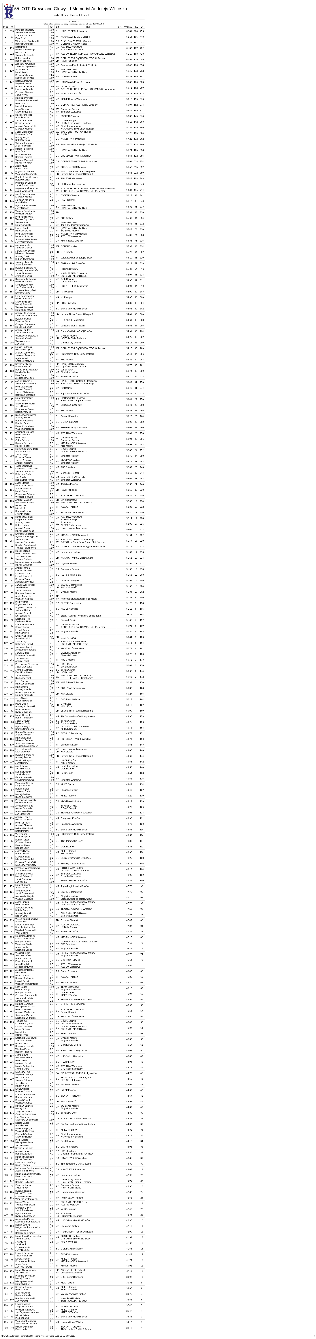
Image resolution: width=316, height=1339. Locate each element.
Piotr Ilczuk (20, 437)
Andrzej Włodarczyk (25, 1012)
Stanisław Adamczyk (25, 415)
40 (12, 439)
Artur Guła (20, 151)
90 (12, 139)
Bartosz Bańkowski (24, 978)
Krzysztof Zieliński (24, 1148)
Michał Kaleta (22, 1315)
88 (12, 626)
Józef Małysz (21, 587)
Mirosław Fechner (24, 740)
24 (12, 1260)
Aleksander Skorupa (25, 649)
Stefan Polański (23, 955)
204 (12, 541)
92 (12, 173)
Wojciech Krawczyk (25, 1309)
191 (12, 490)
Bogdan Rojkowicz (24, 1182)
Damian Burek (22, 423)
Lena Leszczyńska (24, 296)
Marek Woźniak (23, 738)
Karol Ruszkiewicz (24, 672)
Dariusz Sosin (22, 848)
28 (12, 558)
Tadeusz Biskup (23, 610)
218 (12, 818)
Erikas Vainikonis (23, 636)
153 (12, 269)
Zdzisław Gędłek (23, 1040)
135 (12, 320)
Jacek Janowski (23, 675)
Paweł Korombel (23, 961)
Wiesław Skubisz (23, 1103)
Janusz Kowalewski (25, 251)
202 (12, 631)
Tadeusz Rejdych (24, 466)
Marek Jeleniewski (24, 683)
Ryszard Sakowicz (24, 755)
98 (12, 1316)
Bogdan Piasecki (23, 1052)
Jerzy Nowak (21, 406)
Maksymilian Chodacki (26, 449)
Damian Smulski (23, 570)
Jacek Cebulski (23, 721)
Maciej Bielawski (23, 304)
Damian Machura (24, 1097)
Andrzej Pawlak (23, 757)
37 (12, 1130)
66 (12, 914)
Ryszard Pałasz (23, 1213)
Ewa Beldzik (21, 505)
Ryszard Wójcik (23, 726)
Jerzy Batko (21, 1083)
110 (12, 122)
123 (12, 484)
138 (12, 1152)
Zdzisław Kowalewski (26, 64)
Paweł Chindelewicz (25, 426)
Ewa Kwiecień (22, 1089)
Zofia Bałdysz (22, 641)
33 (12, 161)
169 (12, 1220)
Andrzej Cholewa (24, 825)
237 (12, 1096)
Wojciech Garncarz (24, 1131)
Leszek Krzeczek (23, 576)
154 (12, 291)
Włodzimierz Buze (24, 599)
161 (12, 354)
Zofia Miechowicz (24, 556)
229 (12, 897)
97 (12, 841)
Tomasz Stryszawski (25, 219)
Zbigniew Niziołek (24, 1306)
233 (12, 999)
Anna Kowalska (23, 488)
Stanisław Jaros (23, 887)
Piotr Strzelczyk (23, 989)
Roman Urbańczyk (24, 729)
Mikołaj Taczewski (24, 149)
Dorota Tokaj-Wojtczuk (26, 177)
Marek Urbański (23, 709)
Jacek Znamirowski (24, 185)
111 (12, 812)
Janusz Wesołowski (25, 585)
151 (12, 207)
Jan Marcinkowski (24, 647)
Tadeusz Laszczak (24, 143)
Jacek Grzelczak (23, 666)
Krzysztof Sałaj (22, 856)
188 (12, 325)
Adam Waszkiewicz (25, 811)
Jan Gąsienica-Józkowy (27, 1312)
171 (12, 1113)
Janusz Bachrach (24, 120)
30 (12, 654)
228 (12, 1067)
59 (12, 495)
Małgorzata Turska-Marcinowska (31, 1168)
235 (12, 1062)
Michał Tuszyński (23, 819)
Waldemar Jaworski (25, 655)
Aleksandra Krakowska (26, 1323)
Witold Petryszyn (23, 1128)
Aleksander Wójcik (24, 896)
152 (12, 150)
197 (12, 167)
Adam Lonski (21, 168)
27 (12, 801)
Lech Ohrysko (22, 681)
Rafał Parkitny (22, 831)
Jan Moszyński (22, 245)
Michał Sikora (22, 1077)
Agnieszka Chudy (24, 907)
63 (12, 1175)
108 (12, 835)
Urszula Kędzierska (25, 927)
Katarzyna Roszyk (24, 644)
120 (12, 1226)
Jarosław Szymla (23, 1063)
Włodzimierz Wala (24, 485)
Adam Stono (21, 1179)
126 (12, 212)
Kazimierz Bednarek (25, 1018)
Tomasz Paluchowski (25, 548)
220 (12, 761)
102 (12, 756)
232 (12, 1203)
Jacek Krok (20, 1244)
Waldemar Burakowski (26, 100)
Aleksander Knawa (24, 502)
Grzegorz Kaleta (23, 842)
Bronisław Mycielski (25, 1298)
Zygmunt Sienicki (23, 276)
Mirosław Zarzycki (24, 1106)
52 (12, 240)
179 (12, 773)
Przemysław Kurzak (25, 1276)
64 (12, 529)
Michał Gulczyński (24, 349)
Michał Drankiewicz (25, 1159)
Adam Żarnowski (23, 264)
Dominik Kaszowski (25, 1094)
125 (12, 1101)
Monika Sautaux (23, 372)
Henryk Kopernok (24, 420)
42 (12, 597)
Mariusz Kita (21, 1043)
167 (12, 427)
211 (12, 880)
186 (12, 127)
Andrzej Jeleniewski (25, 313)
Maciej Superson (23, 327)
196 (12, 365)
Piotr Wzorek (21, 1289)
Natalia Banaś (22, 910)
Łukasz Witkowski (24, 89)
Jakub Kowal (21, 95)
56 (12, 235)
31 (12, 133)
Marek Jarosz (22, 975)
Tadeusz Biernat (23, 590)
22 (12, 393)
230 (12, 643)
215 (12, 473)
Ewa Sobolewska (24, 777)
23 (12, 337)
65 (12, 252)
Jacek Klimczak (23, 774)
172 (12, 1282)
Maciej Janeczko (23, 115)
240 (12, 1328)
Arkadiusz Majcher (24, 432)
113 (12, 31)
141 (12, 467)
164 (12, 1254)
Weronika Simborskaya (26, 919)
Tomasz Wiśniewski (25, 32)
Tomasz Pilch (22, 222)
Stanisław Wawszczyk (26, 865)
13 (12, 592)
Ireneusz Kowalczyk (25, 30)
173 (12, 1271)
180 (12, 229)
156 (12, 1277)
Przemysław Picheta (25, 1261)
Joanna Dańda (22, 1238)
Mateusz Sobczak (24, 236)
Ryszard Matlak (23, 318)
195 (12, 903)
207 (12, 790)
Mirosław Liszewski (25, 253)
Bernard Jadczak (23, 157)
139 (12, 603)
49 (12, 931)
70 (12, 1028)
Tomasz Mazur (22, 341)
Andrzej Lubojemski (25, 352)
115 (12, 671)
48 (12, 331)
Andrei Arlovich (22, 638)
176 (12, 1107)
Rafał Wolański (22, 140)
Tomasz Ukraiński (24, 262)
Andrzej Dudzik (23, 330)
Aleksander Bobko (24, 970)
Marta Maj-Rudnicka (25, 692)
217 (12, 614)
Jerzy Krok (20, 1242)
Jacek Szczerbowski (25, 194)
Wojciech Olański (24, 213)
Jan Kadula (21, 882)
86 (12, 1305)
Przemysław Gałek (24, 409)
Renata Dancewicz (24, 480)
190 (12, 59)
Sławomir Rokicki (24, 1137)
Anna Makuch (22, 202)
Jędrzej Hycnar (22, 851)
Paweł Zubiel (21, 704)
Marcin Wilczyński (24, 760)
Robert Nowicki (23, 58)
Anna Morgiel (22, 964)
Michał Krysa (21, 1035)
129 (12, 71)
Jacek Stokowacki (24, 273)
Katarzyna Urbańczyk (26, 1162)
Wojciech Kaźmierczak (26, 188)
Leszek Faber (22, 630)
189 (12, 552)
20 (12, 376)
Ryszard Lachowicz (25, 1216)
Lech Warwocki (23, 751)
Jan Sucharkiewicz (24, 287)
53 (12, 665)
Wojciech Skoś (22, 953)
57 (12, 184)
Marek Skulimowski (25, 310)
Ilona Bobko (21, 972)
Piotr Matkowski (23, 1009)
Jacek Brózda (22, 902)
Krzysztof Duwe (23, 1208)
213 (12, 303)
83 (12, 733)
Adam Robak (21, 69)
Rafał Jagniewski (23, 81)
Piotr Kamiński (22, 822)
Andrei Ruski (21, 921)
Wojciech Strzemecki (25, 930)
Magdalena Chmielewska (28, 1236)
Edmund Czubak (23, 1134)
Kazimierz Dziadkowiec (27, 468)
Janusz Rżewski (23, 460)
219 (12, 920)
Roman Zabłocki (23, 1153)
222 (12, 1147)
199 (12, 48)
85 (12, 586)
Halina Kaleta (22, 839)
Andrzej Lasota (22, 817)
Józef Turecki (22, 1187)
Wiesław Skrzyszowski (26, 335)
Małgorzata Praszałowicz (27, 1227)
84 (12, 314)
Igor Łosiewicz (22, 616)
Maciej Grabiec (22, 794)
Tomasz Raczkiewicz (25, 383)
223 (12, 410)
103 (12, 988)
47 (12, 1311)
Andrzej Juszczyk (24, 463)
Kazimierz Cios (22, 573)
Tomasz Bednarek (24, 307)
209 (12, 535)
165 (12, 1192)
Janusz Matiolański (24, 392)
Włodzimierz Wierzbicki (26, 984)
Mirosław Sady (22, 723)
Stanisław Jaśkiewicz (25, 279)
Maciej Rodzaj (22, 446)
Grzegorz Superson (25, 324)
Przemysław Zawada (25, 183)
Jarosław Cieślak (23, 247)
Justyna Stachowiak (25, 542)
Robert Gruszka (23, 958)
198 (12, 263)
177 (12, 116)
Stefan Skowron (23, 890)
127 (12, 609)
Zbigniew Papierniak (25, 1114)
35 (12, 1215)
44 (12, 580)
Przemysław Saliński (25, 800)
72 (12, 42)
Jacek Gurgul (22, 454)
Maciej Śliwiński (23, 1278)
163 (12, 1050)
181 (12, 784)
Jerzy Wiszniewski (24, 242)
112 (12, 688)
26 (12, 1118)
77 (12, 637)
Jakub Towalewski (24, 1210)
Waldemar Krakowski (25, 1321)
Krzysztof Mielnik (23, 364)
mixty (56, 15)
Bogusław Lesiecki (24, 1046)
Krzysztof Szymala (24, 1023)
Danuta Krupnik (23, 772)
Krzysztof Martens (24, 75)
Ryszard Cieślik (23, 1295)
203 (12, 280)
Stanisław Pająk (23, 678)
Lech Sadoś (21, 987)
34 (12, 1322)
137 (12, 190)
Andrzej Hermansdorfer (27, 270)
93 (12, 648)
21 (12, 65)
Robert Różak (22, 853)
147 (12, 105)
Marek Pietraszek (24, 398)
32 (12, 1016)
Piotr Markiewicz (23, 845)
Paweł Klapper (22, 836)
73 (12, 943)
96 (12, 1288)
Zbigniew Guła (22, 321)
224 (12, 1243)
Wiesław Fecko (22, 1049)
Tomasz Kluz (21, 539)
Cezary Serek (22, 627)
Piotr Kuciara (21, 1140)
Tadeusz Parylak (23, 700)
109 (12, 795)
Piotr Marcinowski (24, 234)
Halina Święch (22, 1225)
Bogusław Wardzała (25, 395)
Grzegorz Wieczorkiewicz (27, 868)
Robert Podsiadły (24, 717)
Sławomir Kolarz (23, 112)
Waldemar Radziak (24, 429)
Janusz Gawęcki (23, 381)
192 (12, 1164)
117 (12, 699)
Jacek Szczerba (23, 879)
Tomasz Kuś (21, 1021)
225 (12, 937)
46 (12, 682)
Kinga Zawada (22, 1165)
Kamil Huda (21, 1329)
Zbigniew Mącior (23, 1111)
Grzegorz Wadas (23, 992)
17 (12, 110)
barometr (76, 15)
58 (12, 416)
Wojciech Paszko (23, 281)
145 (12, 201)
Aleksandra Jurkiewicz (26, 746)
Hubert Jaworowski (24, 259)
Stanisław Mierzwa (24, 743)
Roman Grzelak (23, 511)
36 (12, 382)
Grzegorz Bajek (23, 941)
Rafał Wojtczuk (22, 179)
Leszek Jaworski (23, 1026)
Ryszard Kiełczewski (25, 205)
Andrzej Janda (22, 568)
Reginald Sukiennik (25, 593)
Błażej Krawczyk (23, 797)
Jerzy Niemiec (22, 1250)
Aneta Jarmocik (23, 596)
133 (12, 982)
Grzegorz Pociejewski (26, 995)
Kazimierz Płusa (23, 621)
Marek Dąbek (22, 633)
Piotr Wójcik (21, 1060)
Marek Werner (22, 1284)
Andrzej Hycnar (23, 734)
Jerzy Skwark (22, 208)
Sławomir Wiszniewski (26, 239)
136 (12, 1005)
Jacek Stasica (22, 483)
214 (12, 909)
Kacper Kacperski (24, 519)
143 (12, 144)
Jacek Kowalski (23, 870)
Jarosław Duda (22, 791)
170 (12, 744)
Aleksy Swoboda (23, 808)
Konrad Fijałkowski (24, 1196)
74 (12, 620)
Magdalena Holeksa (25, 936)
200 (12, 456)
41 (12, 223)
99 (12, 677)
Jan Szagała (21, 1230)
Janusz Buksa (22, 653)
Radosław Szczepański (27, 369)
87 (12, 297)
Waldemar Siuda (23, 944)
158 (12, 1169)
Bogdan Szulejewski (25, 545)
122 (12, 705)
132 (12, 1039)
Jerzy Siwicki (21, 698)
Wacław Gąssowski (25, 899)
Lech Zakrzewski (23, 749)
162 (12, 1056)
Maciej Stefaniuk (23, 565)
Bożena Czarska (23, 1091)
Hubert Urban (22, 525)
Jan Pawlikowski (23, 1267)
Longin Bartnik (22, 785)
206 (12, 750)
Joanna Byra (21, 1055)
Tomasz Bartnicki (23, 559)
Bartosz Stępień (23, 366)
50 (12, 274)
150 (12, 875)
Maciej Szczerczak (24, 531)
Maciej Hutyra (22, 137)
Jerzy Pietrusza (23, 768)
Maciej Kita (20, 1032)
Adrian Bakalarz (23, 451)
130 (12, 1033)
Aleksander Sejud (24, 805)
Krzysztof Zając (22, 293)
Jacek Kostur (21, 766)
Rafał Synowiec (23, 412)
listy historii (98, 23)
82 (12, 308)
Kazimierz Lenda (23, 950)
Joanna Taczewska (24, 471)
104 (12, 739)
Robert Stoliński (23, 61)
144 (12, 824)
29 (12, 863)
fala (85, 15)
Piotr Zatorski (21, 103)
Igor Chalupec (22, 1117)
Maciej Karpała (22, 551)
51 (12, 546)
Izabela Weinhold (24, 828)
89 (12, 388)
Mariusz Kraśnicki (24, 695)
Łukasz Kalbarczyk (24, 924)
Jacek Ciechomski (24, 132)
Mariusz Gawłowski (25, 1004)
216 (12, 960)
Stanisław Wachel (24, 1015)
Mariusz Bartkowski (25, 86)
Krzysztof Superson (25, 534)
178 (12, 1181)
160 (12, 444)
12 (12, 1209)
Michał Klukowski (24, 106)
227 (12, 359)
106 (12, 178)
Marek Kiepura (22, 885)
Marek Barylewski (24, 98)
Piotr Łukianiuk (22, 434)
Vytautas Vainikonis (25, 211)
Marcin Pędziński (23, 347)
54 (12, 1231)
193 (12, 371)
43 (12, 858)
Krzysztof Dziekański (25, 862)
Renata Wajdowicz (24, 732)
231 (12, 994)
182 (12, 971)
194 (12, 767)
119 (12, 807)
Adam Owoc (21, 1264)
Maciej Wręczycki (24, 162)
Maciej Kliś (20, 1108)
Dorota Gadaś (22, 1123)
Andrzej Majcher (23, 500)
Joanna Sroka (22, 1069)
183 (12, 501)
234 (12, 1011)
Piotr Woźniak (22, 602)
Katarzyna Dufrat (23, 474)
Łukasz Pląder (22, 1259)
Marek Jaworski (23, 225)
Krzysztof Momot (23, 196)
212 (12, 54)
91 (12, 156)
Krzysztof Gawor (23, 457)
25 (12, 512)
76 (12, 1294)
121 (12, 892)
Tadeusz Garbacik (24, 332)
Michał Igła (20, 508)
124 (12, 846)
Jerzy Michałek (22, 514)
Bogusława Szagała (25, 1233)
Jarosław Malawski (24, 200)
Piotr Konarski (22, 1318)
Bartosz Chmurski (24, 44)
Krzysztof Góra (22, 579)
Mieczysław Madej (24, 859)
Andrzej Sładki (22, 417)
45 (12, 399)
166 (12, 778)
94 (12, 1265)
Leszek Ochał (22, 981)
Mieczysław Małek (24, 1281)
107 (12, 1124)
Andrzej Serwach (23, 389)
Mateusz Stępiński (24, 517)
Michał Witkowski (23, 1193)
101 (12, 1198)
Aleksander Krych (24, 967)
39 (12, 93)
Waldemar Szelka (24, 783)
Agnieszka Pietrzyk (24, 582)
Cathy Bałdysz (22, 440)
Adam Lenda (21, 947)
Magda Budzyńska (24, 1066)
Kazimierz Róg (22, 619)
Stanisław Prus (22, 1072)
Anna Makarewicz (24, 873)
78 (12, 1186)
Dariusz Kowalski (24, 35)
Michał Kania (21, 52)
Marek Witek (21, 72)
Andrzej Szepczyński (25, 126)
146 (12, 1090)
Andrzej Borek (22, 661)
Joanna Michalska (24, 998)
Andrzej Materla (23, 689)
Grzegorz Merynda (24, 361)
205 (12, 342)
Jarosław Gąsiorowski (26, 66)
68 (12, 1158)
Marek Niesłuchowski (26, 1270)
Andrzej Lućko (22, 522)
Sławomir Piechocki (25, 403)
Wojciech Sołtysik (24, 497)
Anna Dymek (21, 1125)
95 (12, 348)
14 (12, 76)
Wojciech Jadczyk (24, 1074)
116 (12, 694)
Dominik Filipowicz (24, 78)
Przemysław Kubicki (25, 154)
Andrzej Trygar (22, 528)
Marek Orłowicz (23, 230)
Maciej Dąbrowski (24, 876)
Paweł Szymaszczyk (25, 49)
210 (12, 1073)
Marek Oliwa (21, 687)
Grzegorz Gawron (24, 92)
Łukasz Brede (22, 228)
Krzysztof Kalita (23, 1247)
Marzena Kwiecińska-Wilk (28, 562)
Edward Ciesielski (24, 1253)
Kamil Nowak (22, 400)
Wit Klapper (21, 834)
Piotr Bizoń (20, 38)
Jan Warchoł (21, 1301)
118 (12, 948)
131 (12, 433)
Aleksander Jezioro (25, 378)
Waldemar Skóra (23, 134)
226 (12, 954)
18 (12, 99)
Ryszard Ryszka (23, 1191)
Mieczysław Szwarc (25, 1142)
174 (12, 1237)
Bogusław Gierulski (25, 171)
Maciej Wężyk (22, 1202)
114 (12, 1135)
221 (12, 461)
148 (12, 977)
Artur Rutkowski (23, 145)
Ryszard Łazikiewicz (25, 268)
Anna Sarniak (22, 109)
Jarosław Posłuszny (25, 355)
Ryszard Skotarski (24, 443)
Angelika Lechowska (25, 607)
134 (12, 257)
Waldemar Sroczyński (26, 174)
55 (12, 88)
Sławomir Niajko (23, 301)
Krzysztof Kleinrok (24, 129)
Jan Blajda (20, 477)
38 (12, 711)
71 (12, 518)
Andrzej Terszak (23, 613)
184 (12, 575)
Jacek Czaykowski (24, 893)
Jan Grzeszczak (23, 814)
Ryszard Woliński (24, 712)
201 (12, 660)
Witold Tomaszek (23, 298)
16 (12, 852)
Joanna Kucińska (24, 670)
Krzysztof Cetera (23, 1287)
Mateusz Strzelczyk (24, 1157)
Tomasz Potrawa (23, 1080)
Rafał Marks (21, 47)
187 (12, 218)
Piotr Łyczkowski (23, 386)
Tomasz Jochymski (24, 55)
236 (12, 563)
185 (12, 1022)
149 (12, 1299)
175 (12, 716)
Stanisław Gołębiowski (26, 1120)
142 (12, 82)
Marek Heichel (22, 715)
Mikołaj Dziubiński (24, 1326)
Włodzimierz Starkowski (27, 41)
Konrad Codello (23, 1100)
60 (12, 569)
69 (12, 727)
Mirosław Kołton (23, 904)
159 (12, 886)
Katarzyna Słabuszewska (27, 1221)
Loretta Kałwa (22, 1001)
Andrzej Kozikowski (25, 706)
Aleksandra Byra (23, 1057)
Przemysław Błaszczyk (26, 664)
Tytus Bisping (22, 933)
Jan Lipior (20, 344)
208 (12, 722)
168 (12, 246)
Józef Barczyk (22, 763)
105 (12, 405)
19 (12, 926)
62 (12, 1084)
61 (12, 286)
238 (12, 1141)
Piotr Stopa (20, 375)
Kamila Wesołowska (25, 938)
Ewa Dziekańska (23, 802)
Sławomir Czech (23, 338)
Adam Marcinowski (24, 1170)
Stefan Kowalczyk (24, 285)
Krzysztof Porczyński (25, 290)
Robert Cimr (21, 916)
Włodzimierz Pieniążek (26, 1199)
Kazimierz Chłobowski (26, 1038)
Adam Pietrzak (22, 1029)
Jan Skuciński (22, 658)
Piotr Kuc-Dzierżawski (26, 553)
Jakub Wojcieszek (24, 191)
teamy (65, 15)
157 (12, 524)
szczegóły (74, 21)
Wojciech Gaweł (23, 83)
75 (12, 450)
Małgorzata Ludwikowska (28, 1174)
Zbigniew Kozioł (23, 1185)
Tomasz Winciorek (24, 160)
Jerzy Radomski (23, 1145)
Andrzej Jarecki (23, 913)
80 (12, 1248)
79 (12, 869)
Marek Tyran (21, 491)
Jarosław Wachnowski (26, 315)
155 (12, 195)
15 (12, 965)
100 (12, 1045)
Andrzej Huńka (22, 1151)
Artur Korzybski (22, 1293)
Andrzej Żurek (22, 256)
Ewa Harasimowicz (24, 780)
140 (12, 829)
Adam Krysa (21, 166)
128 (12, 507)
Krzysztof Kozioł (23, 123)
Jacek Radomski (23, 1255)
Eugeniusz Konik (23, 604)
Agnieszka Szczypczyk (26, 536)
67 (12, 37)
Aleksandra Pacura (24, 1219)
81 (12, 422)
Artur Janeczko (22, 117)
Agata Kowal (21, 358)
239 (12, 1079)
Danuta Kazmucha (24, 624)
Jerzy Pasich (21, 1272)
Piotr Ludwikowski (24, 1176)
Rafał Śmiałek (22, 789)
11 (12, 478)
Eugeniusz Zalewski (25, 494)
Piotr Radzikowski (24, 217)
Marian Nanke (22, 1086)
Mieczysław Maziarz (25, 1006)
